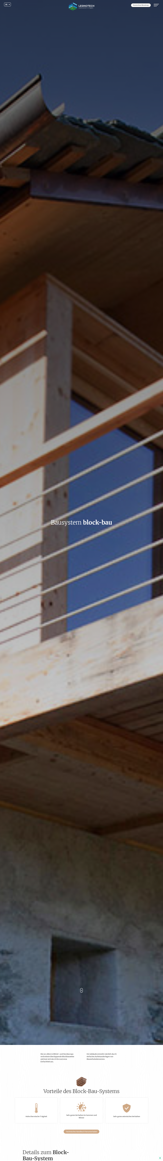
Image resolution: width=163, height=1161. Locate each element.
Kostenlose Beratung (141, 5)
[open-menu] (156, 5)
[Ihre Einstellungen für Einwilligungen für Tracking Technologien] (160, 1158)
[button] (7, 4)
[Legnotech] (81, 6)
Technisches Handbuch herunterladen (81, 1132)
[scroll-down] (81, 990)
